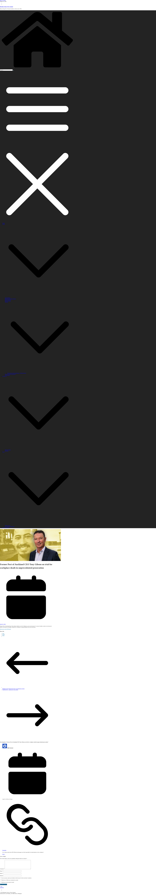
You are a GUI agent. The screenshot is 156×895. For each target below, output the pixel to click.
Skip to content (3, 0)
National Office (8, 449)
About (3, 224)
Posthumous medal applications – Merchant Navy (16, 373)
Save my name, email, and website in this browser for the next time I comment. (16, 877)
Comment (2, 868)
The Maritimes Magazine (9, 526)
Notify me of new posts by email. (7, 882)
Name (1, 871)
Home (3, 223)
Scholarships (7, 375)
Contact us (4, 376)
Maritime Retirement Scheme (10, 298)
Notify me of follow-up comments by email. (9, 880)
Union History (7, 297)
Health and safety (5, 527)
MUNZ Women (8, 299)
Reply (3, 854)
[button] (38, 296)
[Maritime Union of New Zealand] (37, 68)
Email (1, 873)
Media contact (7, 525)
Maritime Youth (8, 300)
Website (1, 875)
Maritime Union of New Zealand (6, 6)
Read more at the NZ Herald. (5, 629)
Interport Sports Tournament (10, 374)
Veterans (6, 301)
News (3, 451)
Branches (6, 450)
